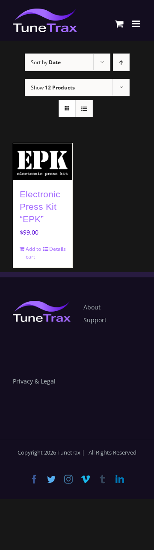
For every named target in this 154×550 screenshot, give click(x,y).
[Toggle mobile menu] (136, 23)
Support (95, 320)
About (92, 307)
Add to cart (33, 252)
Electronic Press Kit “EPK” (40, 206)
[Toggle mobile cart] (119, 23)
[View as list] (84, 108)
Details (57, 249)
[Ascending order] (121, 62)
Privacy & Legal (34, 381)
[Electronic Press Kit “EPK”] (42, 161)
